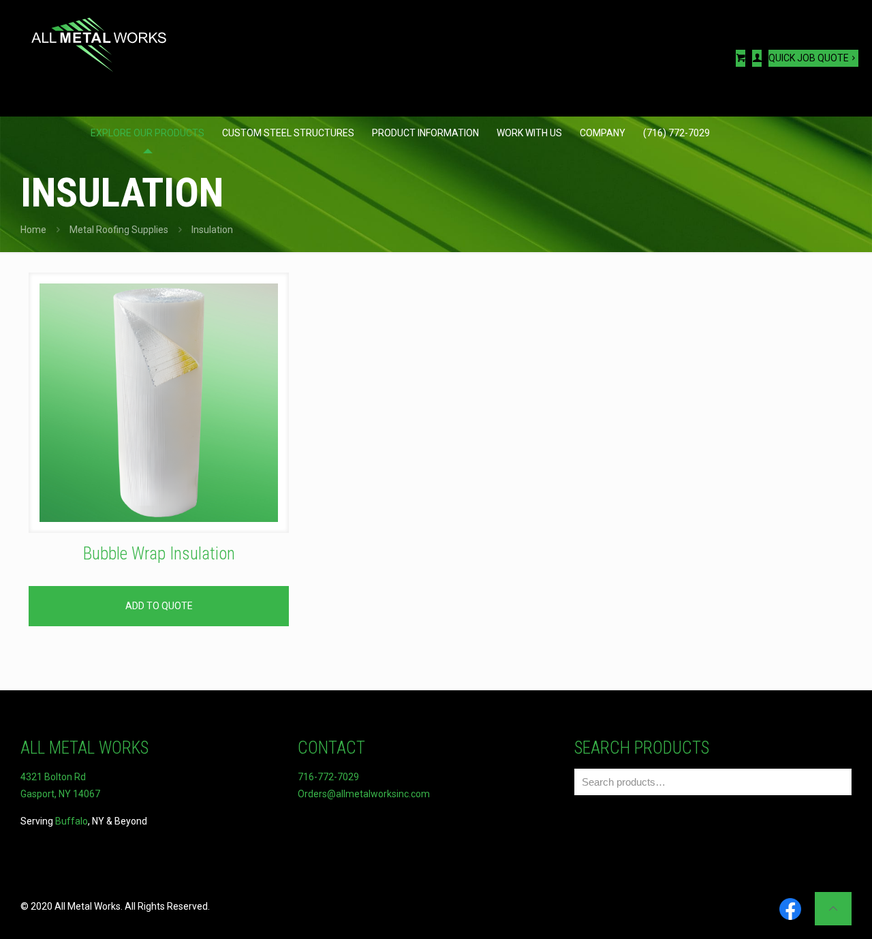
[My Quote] (740, 58)
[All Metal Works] (99, 37)
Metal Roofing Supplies (118, 229)
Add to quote (159, 605)
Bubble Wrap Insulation (159, 554)
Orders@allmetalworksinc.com (364, 793)
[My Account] (757, 58)
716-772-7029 (328, 776)
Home (33, 229)
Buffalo (71, 821)
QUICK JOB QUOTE (808, 57)
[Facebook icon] (790, 910)
